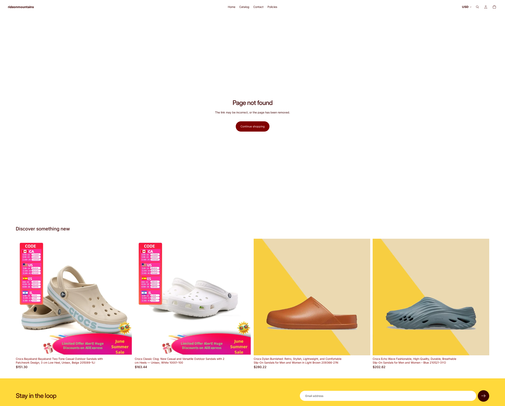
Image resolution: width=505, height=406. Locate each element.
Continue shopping (252, 126)
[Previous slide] (22, 297)
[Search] (477, 7)
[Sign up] (483, 396)
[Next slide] (126, 297)
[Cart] (494, 7)
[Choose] (126, 349)
